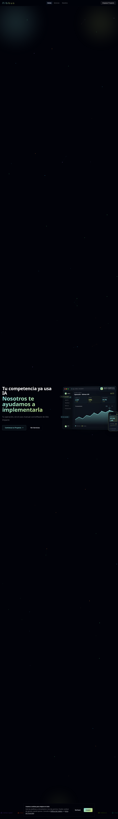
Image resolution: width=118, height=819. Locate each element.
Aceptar (88, 810)
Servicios (56, 3)
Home (49, 3)
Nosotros (65, 3)
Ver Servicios (35, 428)
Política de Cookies (56, 811)
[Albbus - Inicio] (8, 3)
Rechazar (78, 810)
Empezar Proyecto (108, 3)
